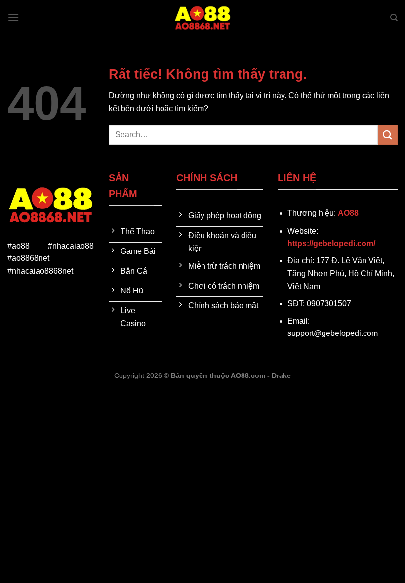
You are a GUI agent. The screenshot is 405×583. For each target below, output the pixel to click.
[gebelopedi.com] (202, 18)
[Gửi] (388, 134)
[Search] (394, 17)
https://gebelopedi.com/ (331, 243)
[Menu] (13, 17)
